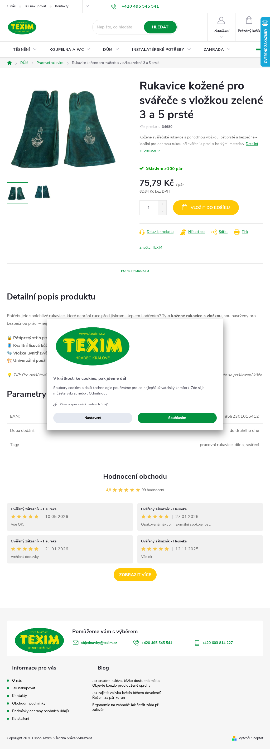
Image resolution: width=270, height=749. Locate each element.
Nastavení (92, 417)
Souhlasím (177, 417)
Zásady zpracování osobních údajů (84, 404)
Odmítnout (98, 393)
